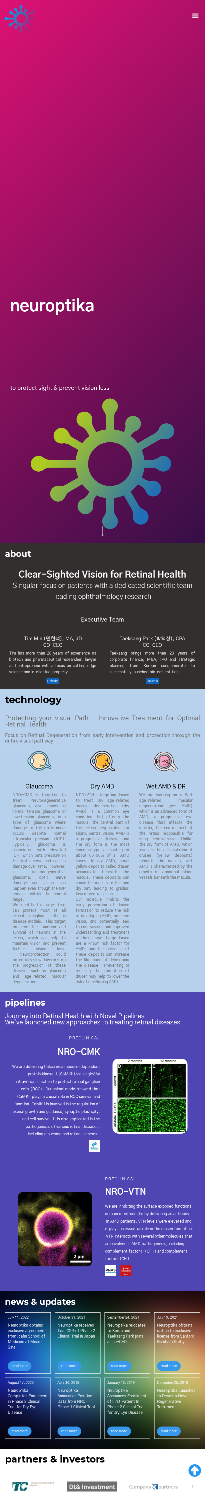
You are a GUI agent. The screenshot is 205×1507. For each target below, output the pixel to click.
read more (20, 1366)
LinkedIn (52, 681)
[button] (195, 16)
